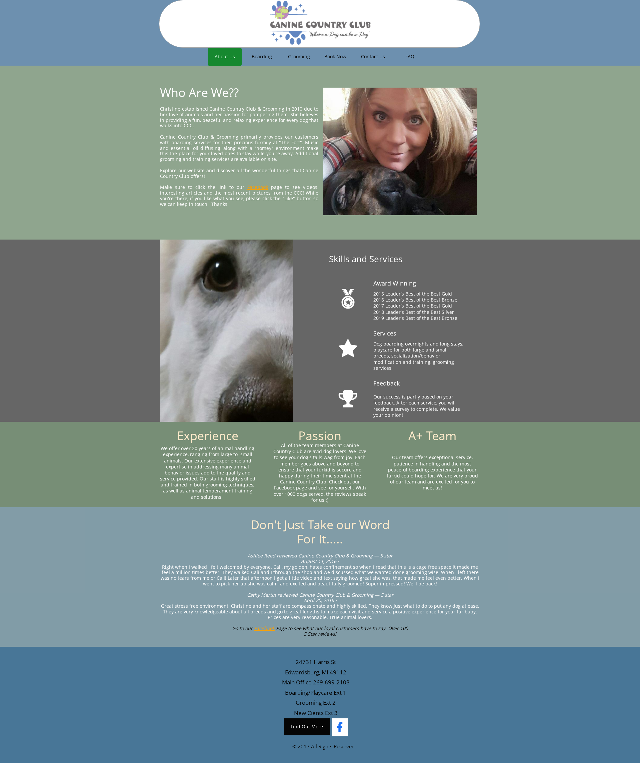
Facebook (257, 187)
